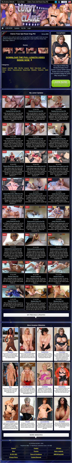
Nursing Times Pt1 (13, 301)
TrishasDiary (27, 352)
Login (29, 28)
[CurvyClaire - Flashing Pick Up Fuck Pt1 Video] (58, 129)
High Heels (38, 68)
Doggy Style (26, 70)
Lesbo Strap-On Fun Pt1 (58, 221)
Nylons (4, 70)
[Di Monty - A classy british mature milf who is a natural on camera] (27, 409)
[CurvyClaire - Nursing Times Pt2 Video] (36, 267)
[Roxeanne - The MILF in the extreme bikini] (10, 339)
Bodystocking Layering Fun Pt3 (13, 249)
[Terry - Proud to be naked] (10, 374)
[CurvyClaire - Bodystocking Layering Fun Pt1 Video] (36, 239)
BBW (15, 68)
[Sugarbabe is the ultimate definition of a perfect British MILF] (45, 374)
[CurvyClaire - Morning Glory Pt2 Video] (58, 291)
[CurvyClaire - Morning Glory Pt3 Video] (36, 291)
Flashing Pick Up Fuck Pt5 (35, 111)
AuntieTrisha (44, 352)
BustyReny (62, 421)
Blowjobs (34, 70)
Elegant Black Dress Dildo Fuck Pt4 (13, 166)
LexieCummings (10, 421)
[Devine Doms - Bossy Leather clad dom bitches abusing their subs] (62, 374)
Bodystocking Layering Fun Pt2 (58, 249)
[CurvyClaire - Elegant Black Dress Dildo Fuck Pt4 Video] (13, 156)
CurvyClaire (21, 2)
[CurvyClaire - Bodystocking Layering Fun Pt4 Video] (36, 212)
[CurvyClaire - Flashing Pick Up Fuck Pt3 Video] (13, 129)
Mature (4, 68)
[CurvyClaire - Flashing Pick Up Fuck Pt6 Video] (13, 101)
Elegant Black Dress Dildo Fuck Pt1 (13, 193)
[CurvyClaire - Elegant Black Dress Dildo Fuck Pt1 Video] (13, 184)
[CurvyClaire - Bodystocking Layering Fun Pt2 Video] (58, 239)
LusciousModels (44, 421)
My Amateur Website (8, 2)
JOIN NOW (8, 28)
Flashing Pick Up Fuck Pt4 (58, 111)
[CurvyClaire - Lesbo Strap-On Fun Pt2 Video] (13, 211)
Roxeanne (10, 352)
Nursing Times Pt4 (13, 276)
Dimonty (27, 421)
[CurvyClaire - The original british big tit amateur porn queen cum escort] (62, 339)
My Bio (23, 28)
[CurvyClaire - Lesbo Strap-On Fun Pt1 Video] (58, 212)
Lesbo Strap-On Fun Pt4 (58, 194)
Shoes (9, 70)
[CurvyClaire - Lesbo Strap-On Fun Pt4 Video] (58, 184)
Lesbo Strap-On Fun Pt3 (35, 194)
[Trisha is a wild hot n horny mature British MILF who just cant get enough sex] (45, 339)
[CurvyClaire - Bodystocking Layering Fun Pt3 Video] (13, 239)
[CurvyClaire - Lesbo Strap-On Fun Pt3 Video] (36, 184)
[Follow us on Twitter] (56, 2)
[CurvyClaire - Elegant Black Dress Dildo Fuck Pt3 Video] (36, 156)
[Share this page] (64, 2)
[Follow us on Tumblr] (59, 2)
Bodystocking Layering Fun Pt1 (35, 249)
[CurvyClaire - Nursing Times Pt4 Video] (13, 267)
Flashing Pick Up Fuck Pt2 (35, 138)
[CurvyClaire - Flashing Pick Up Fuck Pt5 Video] (36, 101)
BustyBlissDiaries (27, 386)
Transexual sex (17, 70)
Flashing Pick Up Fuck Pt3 (13, 138)
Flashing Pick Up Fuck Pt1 (58, 138)
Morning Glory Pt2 (58, 301)
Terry (10, 387)
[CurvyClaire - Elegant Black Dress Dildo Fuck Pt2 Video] (58, 156)
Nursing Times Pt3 (59, 276)
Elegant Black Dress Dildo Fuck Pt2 (58, 166)
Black (31, 68)
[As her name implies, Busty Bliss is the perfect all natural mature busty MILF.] (27, 374)
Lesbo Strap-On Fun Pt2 (13, 221)
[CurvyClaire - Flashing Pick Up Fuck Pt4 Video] (58, 101)
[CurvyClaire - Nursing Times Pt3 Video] (58, 267)
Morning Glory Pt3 (36, 301)
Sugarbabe (45, 386)
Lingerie (26, 68)
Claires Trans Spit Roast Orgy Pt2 (37, 2)
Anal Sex (10, 68)
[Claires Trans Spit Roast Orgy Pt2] (8, 50)
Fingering (41, 70)
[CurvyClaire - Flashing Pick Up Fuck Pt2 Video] (36, 129)
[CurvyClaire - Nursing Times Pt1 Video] (13, 291)
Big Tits (20, 68)
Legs (43, 68)
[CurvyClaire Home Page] (2, 28)
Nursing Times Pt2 (36, 276)
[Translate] (69, 2)
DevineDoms (61, 386)
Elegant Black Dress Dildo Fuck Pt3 (36, 166)
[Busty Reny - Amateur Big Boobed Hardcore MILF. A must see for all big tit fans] (62, 409)
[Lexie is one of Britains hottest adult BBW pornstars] (10, 409)
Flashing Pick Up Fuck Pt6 (13, 111)
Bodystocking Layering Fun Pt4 (35, 221)
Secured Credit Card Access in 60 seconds (61, 83)
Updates (16, 28)
